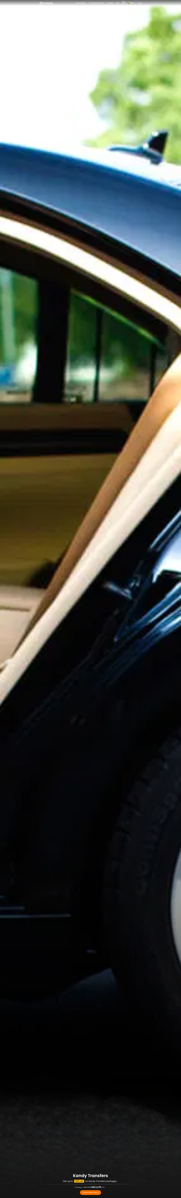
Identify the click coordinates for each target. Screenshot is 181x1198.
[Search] (124, 3)
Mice (118, 3)
